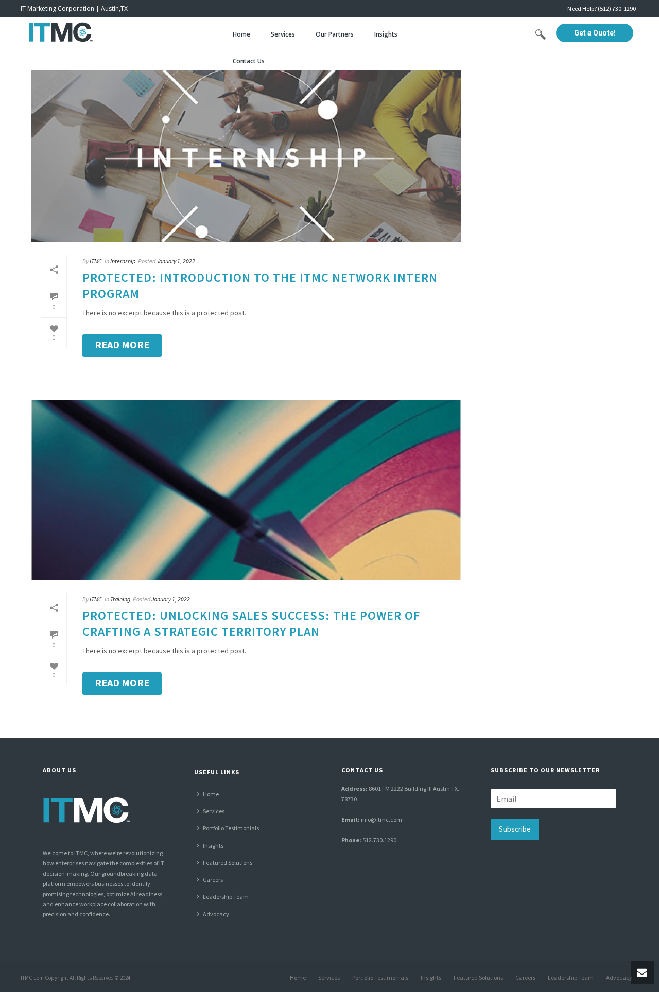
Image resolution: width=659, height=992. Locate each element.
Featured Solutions (227, 862)
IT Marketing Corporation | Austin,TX (74, 8)
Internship (122, 261)
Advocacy (216, 914)
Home (241, 34)
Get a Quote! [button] (595, 33)
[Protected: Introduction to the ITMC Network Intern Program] (246, 152)
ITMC (96, 261)
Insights (385, 34)
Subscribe (515, 829)
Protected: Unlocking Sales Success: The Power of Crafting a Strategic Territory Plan (251, 624)
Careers (213, 879)
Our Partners (335, 34)
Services (283, 34)
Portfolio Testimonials (231, 828)
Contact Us (249, 61)
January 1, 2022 (176, 261)
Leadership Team (226, 896)
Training (120, 599)
